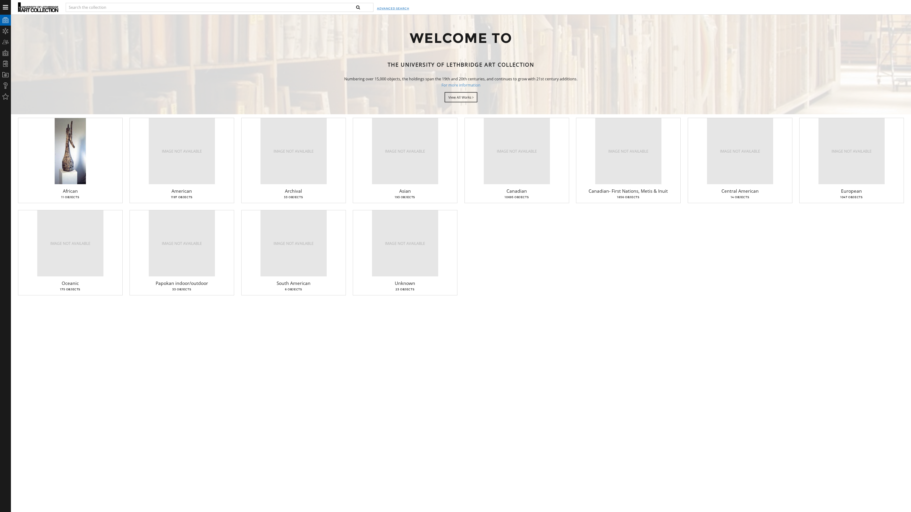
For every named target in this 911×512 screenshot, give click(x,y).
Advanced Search (393, 8)
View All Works (460, 97)
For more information (461, 85)
